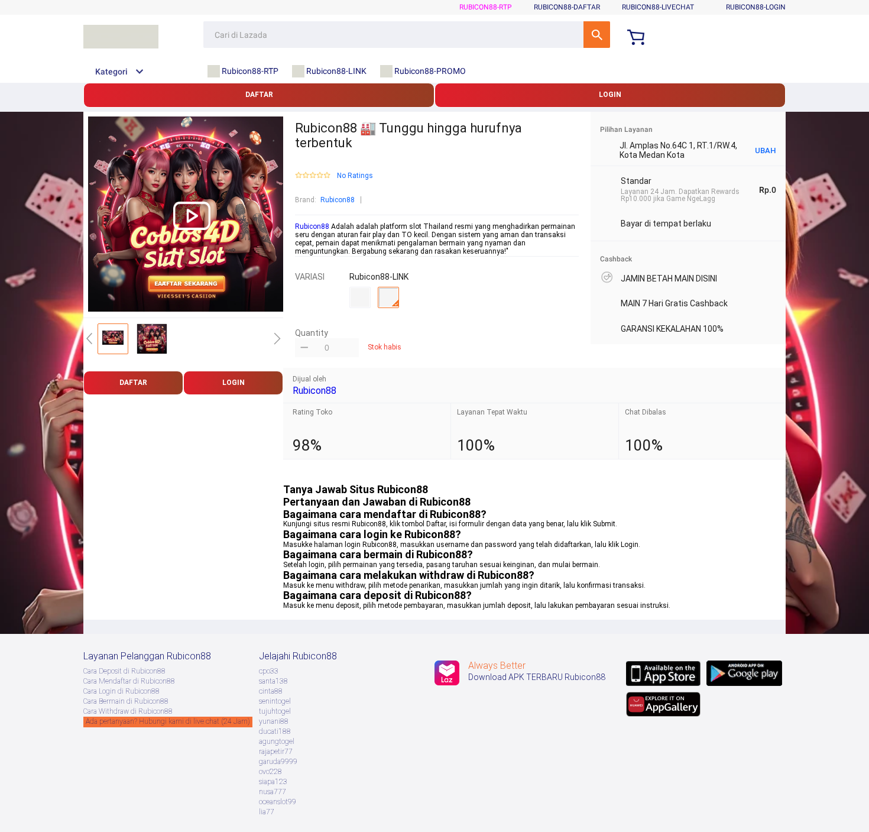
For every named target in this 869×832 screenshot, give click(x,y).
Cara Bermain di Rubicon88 (125, 701)
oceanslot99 (277, 802)
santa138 (273, 681)
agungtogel (276, 741)
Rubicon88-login (756, 7)
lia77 (266, 812)
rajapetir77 (276, 751)
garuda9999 (278, 761)
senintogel (275, 701)
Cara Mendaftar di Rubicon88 (129, 681)
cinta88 (271, 691)
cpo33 (268, 671)
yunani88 (273, 721)
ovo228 (270, 772)
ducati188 (275, 731)
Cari (596, 34)
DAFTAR (259, 94)
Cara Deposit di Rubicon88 (124, 671)
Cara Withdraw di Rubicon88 (128, 711)
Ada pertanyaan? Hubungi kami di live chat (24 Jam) (168, 721)
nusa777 (272, 792)
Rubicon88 (337, 200)
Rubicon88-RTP (485, 7)
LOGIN (610, 94)
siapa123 (273, 782)
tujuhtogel (275, 711)
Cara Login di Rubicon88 (121, 691)
